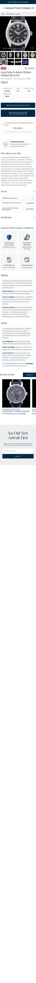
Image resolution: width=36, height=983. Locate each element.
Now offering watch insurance (18, 2)
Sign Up (18, 456)
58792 (18, 14)
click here (29, 363)
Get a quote (18, 128)
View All (29, 375)
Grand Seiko (10, 14)
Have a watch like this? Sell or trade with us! (18, 113)
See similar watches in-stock (18, 105)
